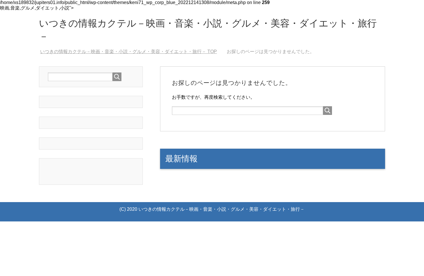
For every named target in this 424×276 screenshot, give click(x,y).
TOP (128, 51)
